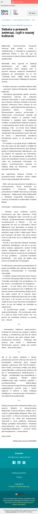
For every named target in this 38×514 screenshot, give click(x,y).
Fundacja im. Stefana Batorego (19, 486)
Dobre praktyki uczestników (21, 20)
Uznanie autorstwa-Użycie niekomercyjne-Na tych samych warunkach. (20, 502)
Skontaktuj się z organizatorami (19, 457)
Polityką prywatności (11, 512)
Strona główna (6, 20)
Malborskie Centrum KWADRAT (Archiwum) (17, 25)
